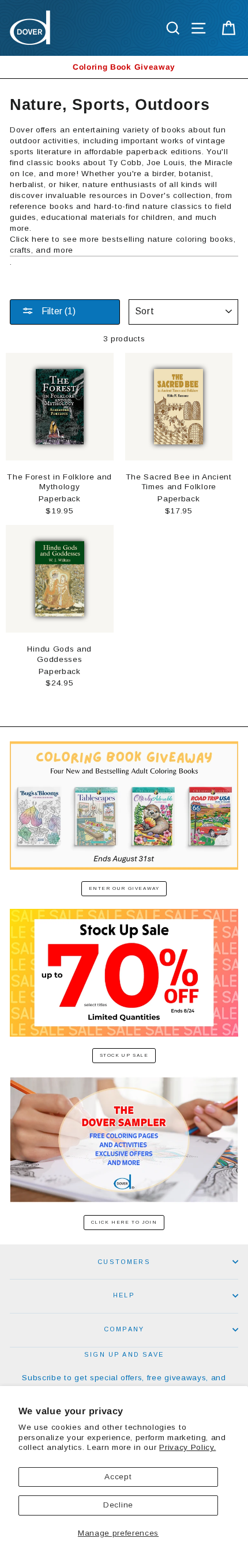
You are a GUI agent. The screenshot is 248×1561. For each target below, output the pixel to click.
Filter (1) (57, 311)
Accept (117, 1476)
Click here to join (124, 1222)
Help (124, 1295)
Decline (118, 1505)
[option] (124, 67)
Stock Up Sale (124, 1055)
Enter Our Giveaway (124, 888)
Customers (124, 1261)
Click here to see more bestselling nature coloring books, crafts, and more (123, 244)
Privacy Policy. (187, 1447)
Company (124, 1329)
